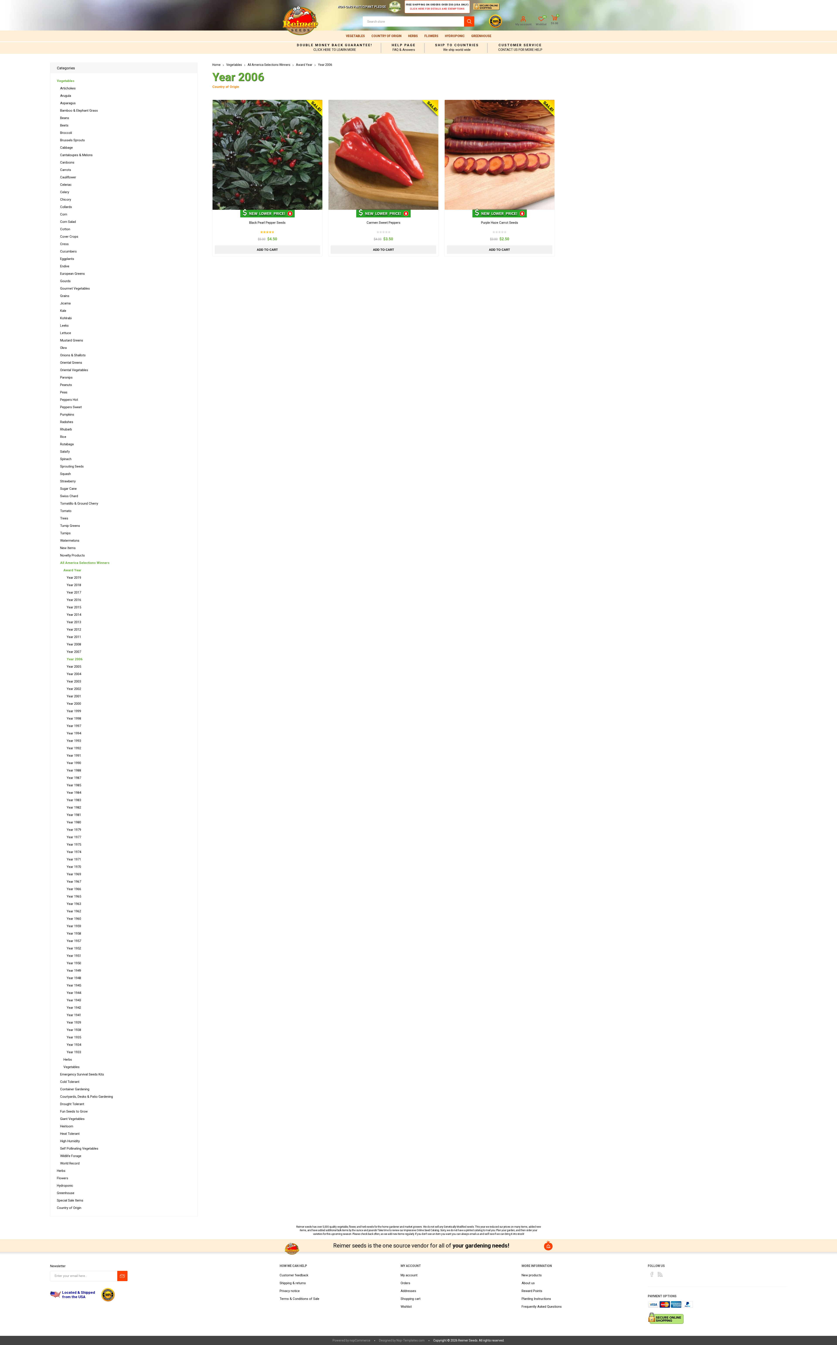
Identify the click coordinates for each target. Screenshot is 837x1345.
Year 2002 (74, 689)
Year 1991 (74, 756)
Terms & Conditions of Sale (299, 1299)
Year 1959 (74, 926)
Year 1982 (74, 807)
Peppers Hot (69, 400)
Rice (63, 437)
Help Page (404, 45)
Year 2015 (74, 607)
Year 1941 (74, 1015)
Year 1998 (74, 718)
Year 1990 (74, 763)
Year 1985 (74, 785)
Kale (63, 311)
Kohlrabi (66, 318)
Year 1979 (74, 830)
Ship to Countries (457, 45)
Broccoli (66, 133)
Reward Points (532, 1291)
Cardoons (67, 162)
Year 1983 (74, 800)
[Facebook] (651, 1274)
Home (216, 65)
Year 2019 (74, 578)
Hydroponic (455, 36)
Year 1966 (74, 889)
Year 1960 (74, 919)
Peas (63, 392)
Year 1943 (74, 1000)
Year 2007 (74, 652)
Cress (64, 244)
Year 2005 (74, 667)
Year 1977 (74, 837)
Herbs (413, 36)
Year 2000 (74, 704)
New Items (68, 548)
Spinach (65, 459)
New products (532, 1275)
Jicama (65, 303)
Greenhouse (481, 36)
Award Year (72, 570)
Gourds (65, 281)
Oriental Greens (71, 363)
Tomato (65, 511)
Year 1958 (74, 933)
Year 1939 (74, 1022)
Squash (65, 474)
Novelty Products (72, 555)
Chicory (65, 199)
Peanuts (66, 385)
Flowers (431, 36)
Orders (405, 1283)
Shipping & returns (293, 1283)
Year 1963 (74, 904)
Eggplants (67, 259)
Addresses (408, 1291)
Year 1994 (74, 733)
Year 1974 (74, 852)
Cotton (65, 229)
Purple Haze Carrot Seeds (499, 223)
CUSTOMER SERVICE (520, 45)
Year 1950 (74, 963)
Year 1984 (74, 793)
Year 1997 (74, 726)
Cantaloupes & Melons (76, 155)
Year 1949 (74, 971)
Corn (63, 214)
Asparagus (68, 103)
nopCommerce (360, 1340)
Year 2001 (74, 696)
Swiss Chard (69, 496)
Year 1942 (74, 1008)
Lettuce (65, 333)
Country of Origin (386, 36)
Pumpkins (67, 414)
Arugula (65, 96)
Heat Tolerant (70, 1134)
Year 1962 (74, 911)
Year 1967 (74, 882)
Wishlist (406, 1307)
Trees (64, 518)
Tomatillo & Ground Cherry (79, 503)
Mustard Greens (71, 340)
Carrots (65, 170)
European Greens (72, 274)
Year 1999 (74, 711)
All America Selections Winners (84, 563)
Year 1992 (74, 748)
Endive (64, 266)
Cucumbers (68, 251)
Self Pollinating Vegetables (79, 1148)
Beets (64, 125)
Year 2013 (74, 622)
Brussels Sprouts (72, 140)
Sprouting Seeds (72, 466)
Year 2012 (74, 630)
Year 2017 (74, 592)
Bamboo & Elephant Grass (79, 111)
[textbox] (413, 21)
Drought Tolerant (72, 1104)
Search (469, 21)
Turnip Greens (70, 526)
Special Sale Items (70, 1200)
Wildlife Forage (70, 1156)
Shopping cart (410, 1299)
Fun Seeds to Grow (74, 1111)
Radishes (66, 422)
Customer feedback (294, 1275)
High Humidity (70, 1141)
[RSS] (660, 1274)
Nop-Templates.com (410, 1340)
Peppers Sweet (71, 407)
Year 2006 (75, 659)
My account (523, 24)
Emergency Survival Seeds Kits (82, 1074)
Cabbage (66, 148)
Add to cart (267, 249)
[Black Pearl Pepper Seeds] (267, 155)
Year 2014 (74, 615)
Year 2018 (74, 585)
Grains (64, 296)
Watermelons (69, 541)
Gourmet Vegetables (75, 288)
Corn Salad (68, 222)
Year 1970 (74, 867)
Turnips (65, 533)
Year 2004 (74, 674)
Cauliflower (68, 177)
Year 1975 (74, 845)
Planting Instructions (536, 1299)
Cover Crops (69, 237)
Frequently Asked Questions (542, 1307)
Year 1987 (74, 778)
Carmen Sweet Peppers (383, 223)
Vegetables (355, 36)
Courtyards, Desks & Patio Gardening (86, 1097)
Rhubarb (66, 429)
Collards (66, 207)
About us (528, 1283)
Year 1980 (74, 822)
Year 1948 (74, 978)
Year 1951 (74, 956)
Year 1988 (74, 770)
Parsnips (66, 377)
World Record (70, 1163)
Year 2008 (74, 644)
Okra (63, 348)
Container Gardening (74, 1089)
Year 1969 (74, 874)
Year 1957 (74, 941)
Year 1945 (74, 985)
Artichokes (68, 88)
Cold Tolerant (69, 1082)
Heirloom (66, 1126)
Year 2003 (74, 681)
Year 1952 (74, 948)
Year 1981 (74, 815)
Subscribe (122, 1276)
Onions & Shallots (73, 355)
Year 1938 (74, 1030)
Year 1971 (74, 859)
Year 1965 (74, 896)
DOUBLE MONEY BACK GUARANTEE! (334, 45)
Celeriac (66, 185)
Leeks (64, 326)
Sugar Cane (68, 489)
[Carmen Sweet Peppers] (383, 155)
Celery (64, 192)
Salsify (65, 452)
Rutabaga (67, 444)
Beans (64, 118)
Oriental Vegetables (74, 370)
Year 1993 (74, 741)
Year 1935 (74, 1037)
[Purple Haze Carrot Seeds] (500, 155)
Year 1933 (74, 1052)
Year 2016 (74, 600)
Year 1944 (74, 993)
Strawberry (68, 481)
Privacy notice (290, 1291)
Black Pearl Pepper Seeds (267, 223)
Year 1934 (74, 1045)
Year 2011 (74, 637)
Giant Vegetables (72, 1119)
